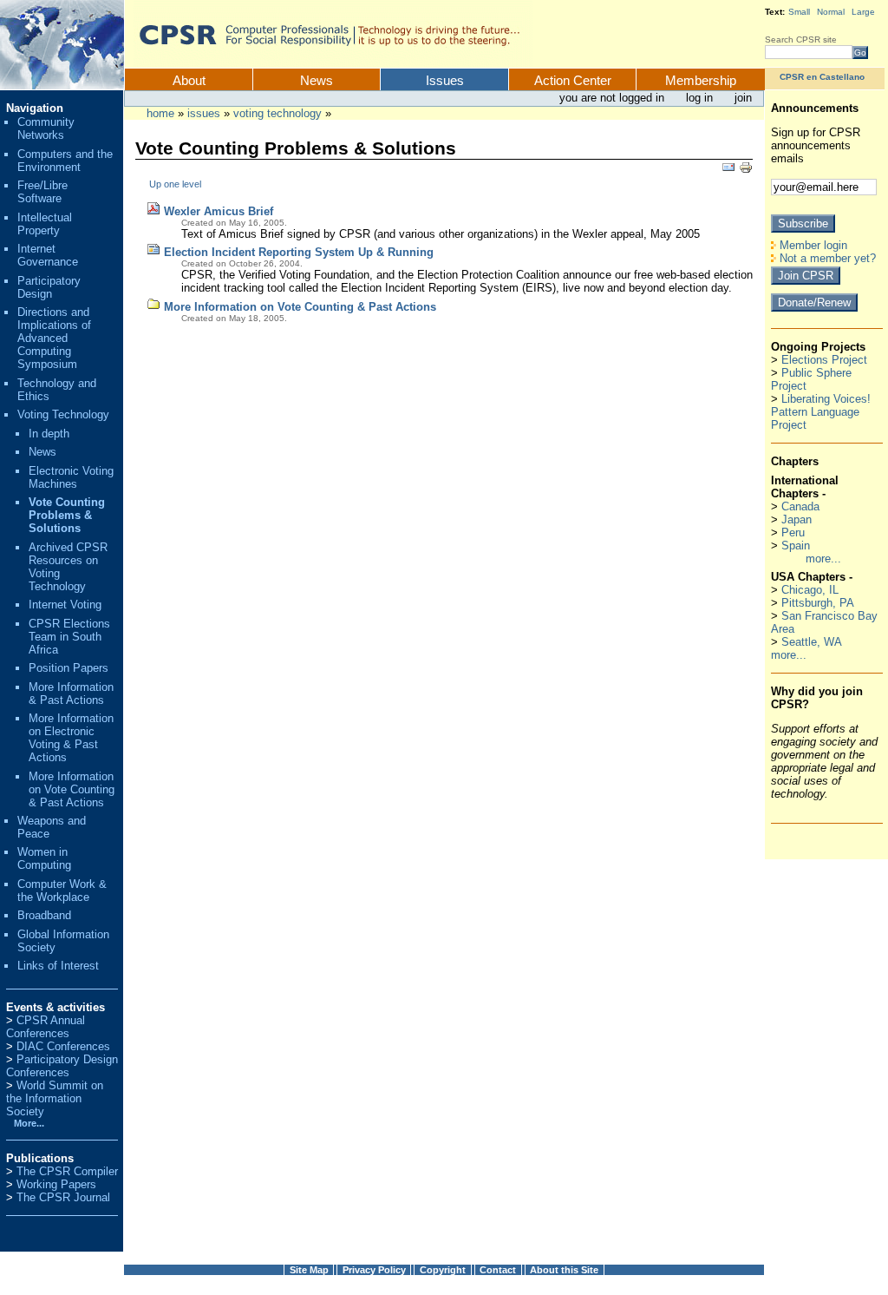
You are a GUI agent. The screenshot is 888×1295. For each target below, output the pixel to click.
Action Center (572, 80)
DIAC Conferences (63, 1046)
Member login (811, 245)
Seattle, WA (811, 641)
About (189, 80)
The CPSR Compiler (67, 1171)
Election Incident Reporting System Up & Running (299, 252)
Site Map (309, 1270)
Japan (796, 519)
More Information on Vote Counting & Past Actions (300, 306)
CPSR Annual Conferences (45, 1027)
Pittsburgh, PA (817, 602)
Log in (701, 97)
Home (160, 113)
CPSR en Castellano (822, 77)
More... (29, 1123)
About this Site (564, 1270)
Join (743, 97)
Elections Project (824, 359)
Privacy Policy (374, 1270)
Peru (793, 532)
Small (799, 11)
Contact (498, 1270)
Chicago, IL (810, 589)
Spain (795, 545)
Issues (445, 80)
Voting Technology (277, 113)
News (316, 80)
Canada (800, 506)
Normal (831, 11)
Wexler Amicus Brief (218, 211)
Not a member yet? (826, 258)
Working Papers (56, 1184)
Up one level (175, 184)
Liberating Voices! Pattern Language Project (821, 411)
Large (863, 11)
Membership (700, 80)
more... (823, 558)
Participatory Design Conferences (62, 1066)
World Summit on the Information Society (54, 1098)
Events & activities (55, 1007)
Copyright (443, 1270)
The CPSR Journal (63, 1197)
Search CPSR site (801, 39)
